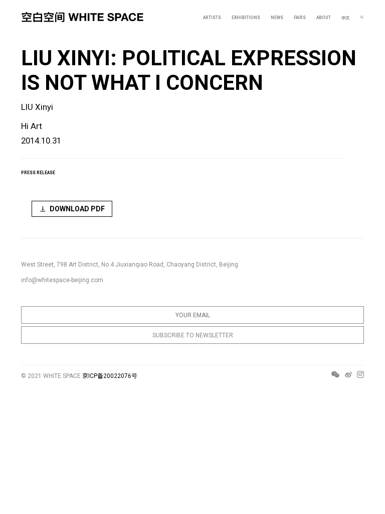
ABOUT (323, 17)
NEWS (277, 17)
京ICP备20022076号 (109, 375)
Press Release (38, 172)
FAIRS (300, 17)
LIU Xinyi (37, 107)
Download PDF (77, 209)
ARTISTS (212, 17)
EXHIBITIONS (246, 17)
